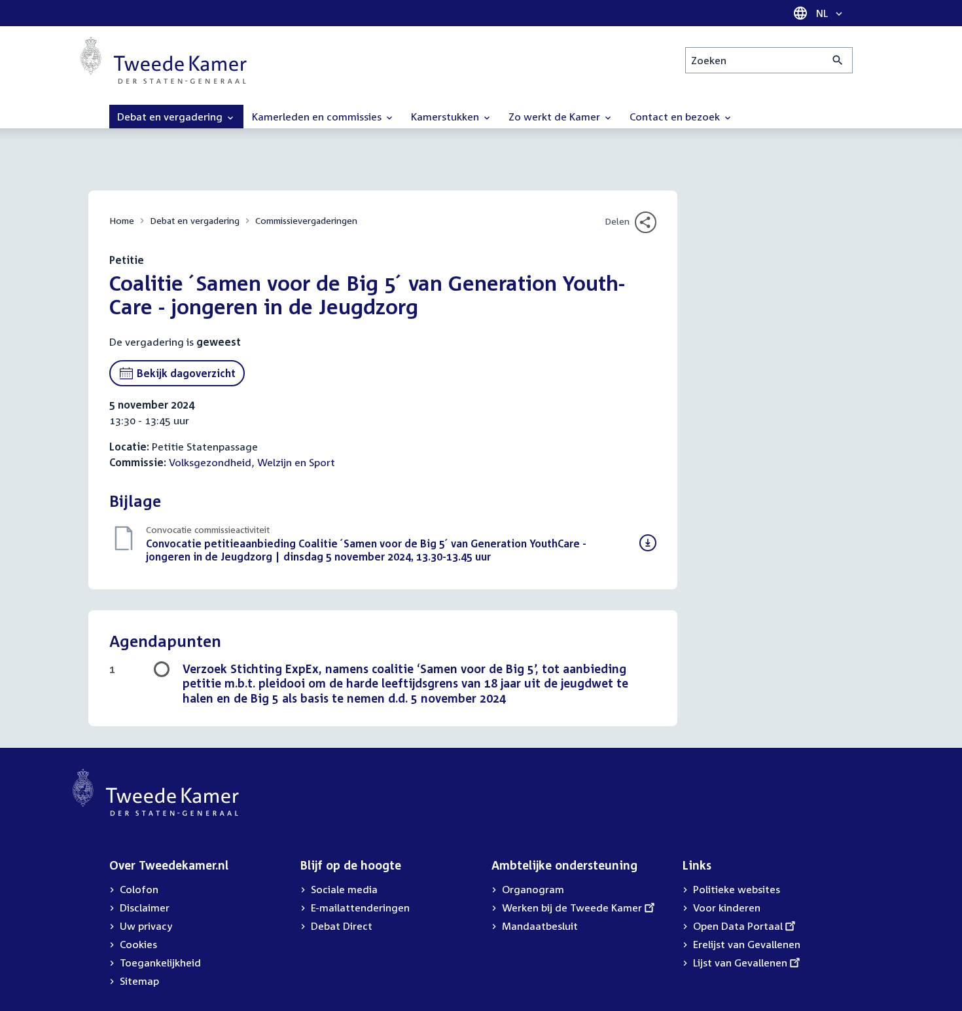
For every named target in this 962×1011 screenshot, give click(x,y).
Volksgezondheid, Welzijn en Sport (252, 462)
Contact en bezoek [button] (676, 116)
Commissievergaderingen (306, 220)
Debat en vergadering (195, 220)
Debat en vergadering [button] (171, 116)
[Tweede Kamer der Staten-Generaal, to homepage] (163, 60)
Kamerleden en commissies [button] (318, 116)
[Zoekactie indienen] (838, 60)
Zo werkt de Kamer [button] (555, 116)
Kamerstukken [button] (446, 116)
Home (121, 220)
